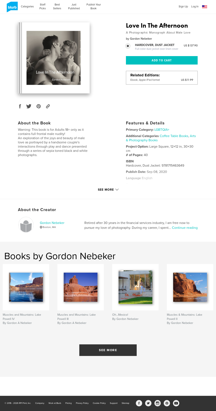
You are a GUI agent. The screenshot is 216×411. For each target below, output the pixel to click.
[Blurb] (11, 8)
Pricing (68, 403)
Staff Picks (42, 6)
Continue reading (185, 228)
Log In (194, 6)
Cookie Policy (99, 403)
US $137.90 (191, 45)
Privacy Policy (82, 403)
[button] (204, 6)
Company (39, 403)
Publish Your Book (93, 6)
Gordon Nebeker (52, 223)
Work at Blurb (55, 403)
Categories (27, 6)
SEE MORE (108, 350)
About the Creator (37, 209)
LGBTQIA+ (161, 130)
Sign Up (183, 6)
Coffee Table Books (174, 136)
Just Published (74, 6)
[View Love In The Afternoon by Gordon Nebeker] (54, 57)
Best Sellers (57, 6)
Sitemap (125, 403)
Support (113, 403)
